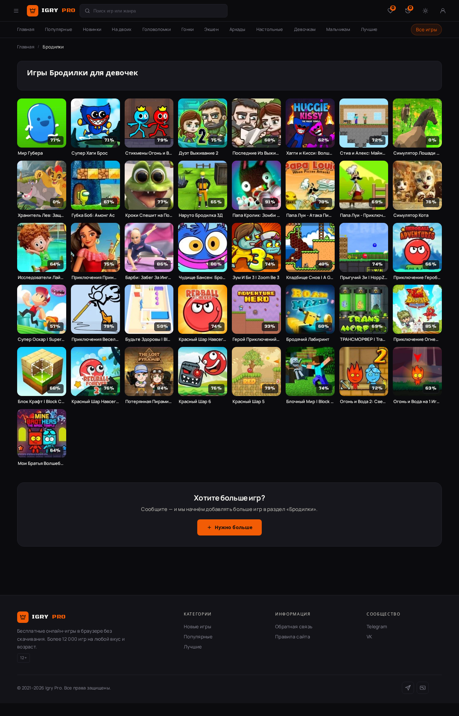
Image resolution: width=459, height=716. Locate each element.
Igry (59, 10)
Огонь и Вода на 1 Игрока (417, 401)
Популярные (58, 29)
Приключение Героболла (417, 277)
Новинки (92, 29)
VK (369, 636)
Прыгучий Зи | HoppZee (364, 277)
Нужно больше (234, 528)
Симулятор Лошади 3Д (417, 153)
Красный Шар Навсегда (202, 339)
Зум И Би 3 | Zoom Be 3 (256, 277)
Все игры (426, 29)
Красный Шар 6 (195, 401)
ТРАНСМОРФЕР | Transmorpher (364, 339)
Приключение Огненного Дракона (417, 339)
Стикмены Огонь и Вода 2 (149, 153)
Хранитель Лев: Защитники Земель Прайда (42, 215)
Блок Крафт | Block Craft (42, 401)
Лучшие (369, 29)
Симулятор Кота (410, 215)
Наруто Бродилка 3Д (201, 215)
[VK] (423, 688)
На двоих (121, 29)
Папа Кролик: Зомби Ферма (256, 215)
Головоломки (156, 29)
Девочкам (305, 29)
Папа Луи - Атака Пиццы (310, 215)
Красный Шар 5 (249, 401)
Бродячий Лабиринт (307, 339)
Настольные (269, 29)
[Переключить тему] (425, 10)
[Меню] (16, 10)
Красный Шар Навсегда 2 (95, 401)
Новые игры (197, 626)
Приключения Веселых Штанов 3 (95, 339)
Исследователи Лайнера (42, 277)
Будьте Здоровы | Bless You (149, 339)
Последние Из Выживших (256, 153)
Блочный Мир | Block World (310, 401)
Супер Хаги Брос (90, 153)
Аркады (238, 29)
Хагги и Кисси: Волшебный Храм (310, 153)
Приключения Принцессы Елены (95, 277)
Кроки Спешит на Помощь (149, 215)
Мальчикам (338, 29)
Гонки (187, 29)
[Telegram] (408, 688)
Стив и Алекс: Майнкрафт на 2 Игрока (364, 153)
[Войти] (443, 10)
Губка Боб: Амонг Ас (93, 215)
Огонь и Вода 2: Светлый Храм (364, 401)
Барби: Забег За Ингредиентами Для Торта (149, 277)
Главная (25, 29)
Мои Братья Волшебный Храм (42, 463)
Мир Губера (30, 153)
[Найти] (87, 10)
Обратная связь (293, 626)
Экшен (211, 29)
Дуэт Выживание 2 (198, 153)
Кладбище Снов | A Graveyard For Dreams (310, 277)
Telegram (377, 626)
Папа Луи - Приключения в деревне (364, 215)
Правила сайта (292, 636)
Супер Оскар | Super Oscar (42, 339)
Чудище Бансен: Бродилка (202, 277)
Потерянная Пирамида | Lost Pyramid (149, 401)
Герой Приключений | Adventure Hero (256, 339)
